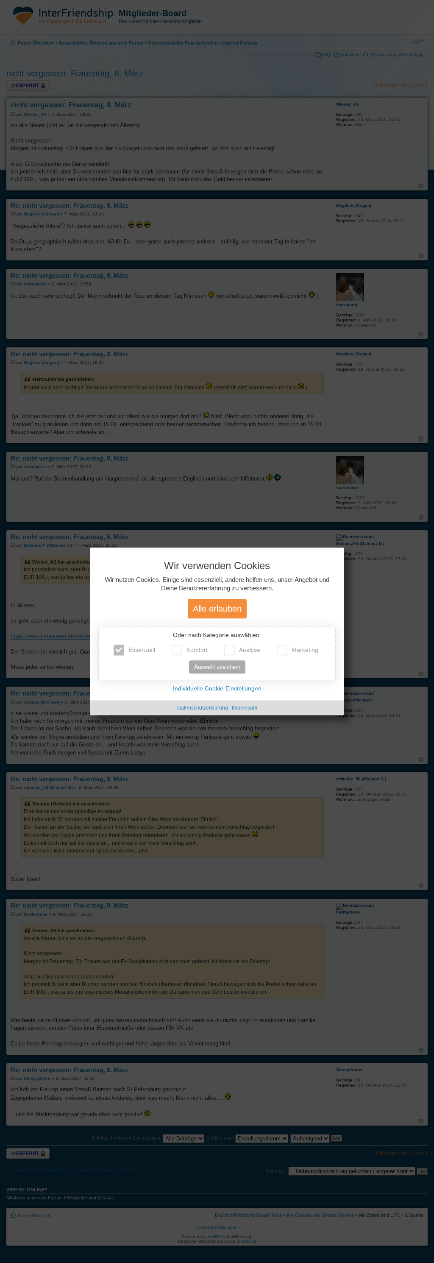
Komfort (197, 650)
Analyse (249, 650)
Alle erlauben (217, 609)
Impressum (244, 708)
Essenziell (141, 650)
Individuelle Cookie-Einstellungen (217, 688)
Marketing (305, 650)
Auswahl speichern (217, 667)
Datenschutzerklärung (202, 708)
